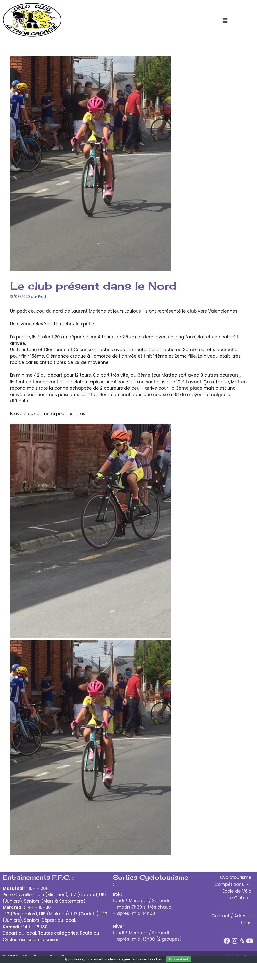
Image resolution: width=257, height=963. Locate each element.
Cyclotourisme (235, 877)
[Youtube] (249, 941)
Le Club (236, 898)
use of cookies (151, 959)
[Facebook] (227, 941)
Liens (246, 923)
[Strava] (242, 941)
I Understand (178, 959)
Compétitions (229, 884)
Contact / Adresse (231, 916)
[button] (225, 20)
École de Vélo (237, 891)
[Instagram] (234, 941)
